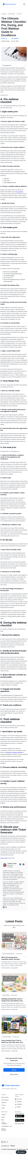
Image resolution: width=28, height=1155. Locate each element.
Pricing (3, 1105)
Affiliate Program (3, 1129)
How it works (5, 1100)
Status (3, 1117)
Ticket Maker (5, 1126)
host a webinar (19, 191)
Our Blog (3, 14)
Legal (2, 1108)
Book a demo (5, 1097)
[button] (23, 4)
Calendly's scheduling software (14, 752)
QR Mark (19, 1101)
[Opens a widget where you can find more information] (21, 1152)
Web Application (19, 1123)
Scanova (19, 1099)
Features (3, 1102)
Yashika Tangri (5, 41)
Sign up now (3, 858)
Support (3, 1114)
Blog (2, 1119)
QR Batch (20, 1104)
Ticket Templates (4, 1123)
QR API (18, 1107)
